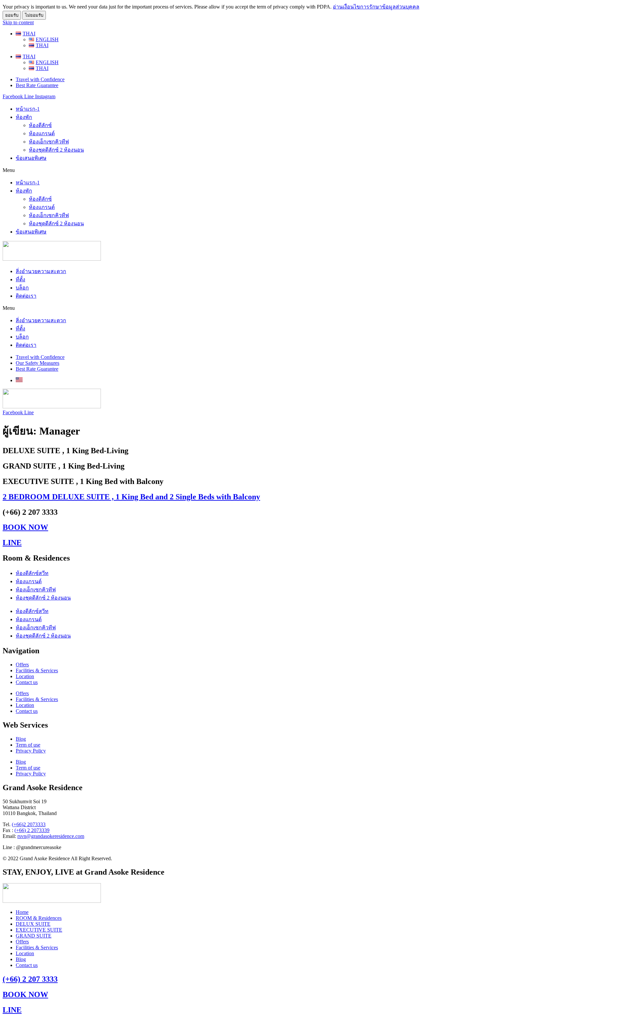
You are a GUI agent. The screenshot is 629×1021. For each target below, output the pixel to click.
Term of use (28, 745)
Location (25, 676)
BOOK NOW (25, 527)
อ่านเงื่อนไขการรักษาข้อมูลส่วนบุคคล (376, 6)
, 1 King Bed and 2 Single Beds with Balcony (131, 496)
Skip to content (18, 22)
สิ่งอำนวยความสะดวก (41, 271)
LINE (12, 542)
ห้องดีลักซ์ (40, 125)
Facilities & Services (37, 670)
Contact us (27, 682)
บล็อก (22, 287)
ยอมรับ (11, 15)
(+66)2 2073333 (29, 824)
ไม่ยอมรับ (34, 15)
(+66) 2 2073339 (31, 830)
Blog (21, 739)
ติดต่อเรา (26, 296)
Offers (22, 664)
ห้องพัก (24, 117)
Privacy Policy (31, 750)
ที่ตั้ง (20, 279)
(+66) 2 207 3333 (30, 979)
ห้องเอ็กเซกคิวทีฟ (49, 141)
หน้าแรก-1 (28, 109)
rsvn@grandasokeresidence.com (50, 836)
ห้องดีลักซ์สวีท (32, 573)
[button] (314, 170)
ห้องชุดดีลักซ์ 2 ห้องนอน (56, 150)
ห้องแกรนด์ (42, 133)
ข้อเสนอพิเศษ (31, 158)
